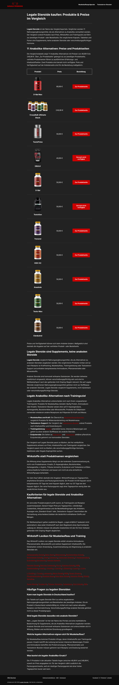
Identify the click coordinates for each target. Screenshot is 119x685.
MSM (66, 573)
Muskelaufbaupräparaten (74, 417)
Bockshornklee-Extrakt (75, 555)
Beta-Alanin (50, 555)
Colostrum (53, 558)
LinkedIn (109, 677)
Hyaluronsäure (32, 568)
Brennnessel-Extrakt (35, 558)
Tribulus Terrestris (55, 584)
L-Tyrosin (39, 573)
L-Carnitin (58, 568)
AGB (57, 677)
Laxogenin (48, 573)
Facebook (95, 677)
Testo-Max (37, 311)
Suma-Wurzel (32, 584)
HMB (77, 565)
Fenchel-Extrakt (33, 565)
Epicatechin (41, 560)
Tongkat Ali (42, 584)
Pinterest (103, 677)
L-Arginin (49, 568)
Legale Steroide (24, 682)
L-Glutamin (66, 568)
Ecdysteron (57, 435)
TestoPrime (38, 142)
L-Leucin (75, 568)
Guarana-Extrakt (68, 565)
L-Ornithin (31, 573)
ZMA (85, 584)
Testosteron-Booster (71, 423)
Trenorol (37, 239)
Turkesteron (70, 435)
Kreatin (48, 429)
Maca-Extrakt (58, 573)
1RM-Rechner (11, 678)
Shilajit (86, 576)
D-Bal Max (37, 94)
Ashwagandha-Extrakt (35, 555)
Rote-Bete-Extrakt (62, 576)
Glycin (58, 565)
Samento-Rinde (76, 576)
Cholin (46, 558)
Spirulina (30, 579)
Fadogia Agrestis (53, 560)
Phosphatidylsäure (34, 576)
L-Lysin (82, 568)
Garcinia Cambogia (47, 565)
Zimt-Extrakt (78, 584)
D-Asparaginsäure (82, 558)
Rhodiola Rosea (48, 576)
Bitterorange (60, 555)
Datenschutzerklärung (49, 677)
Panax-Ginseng (75, 573)
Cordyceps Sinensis (66, 558)
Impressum (63, 677)
